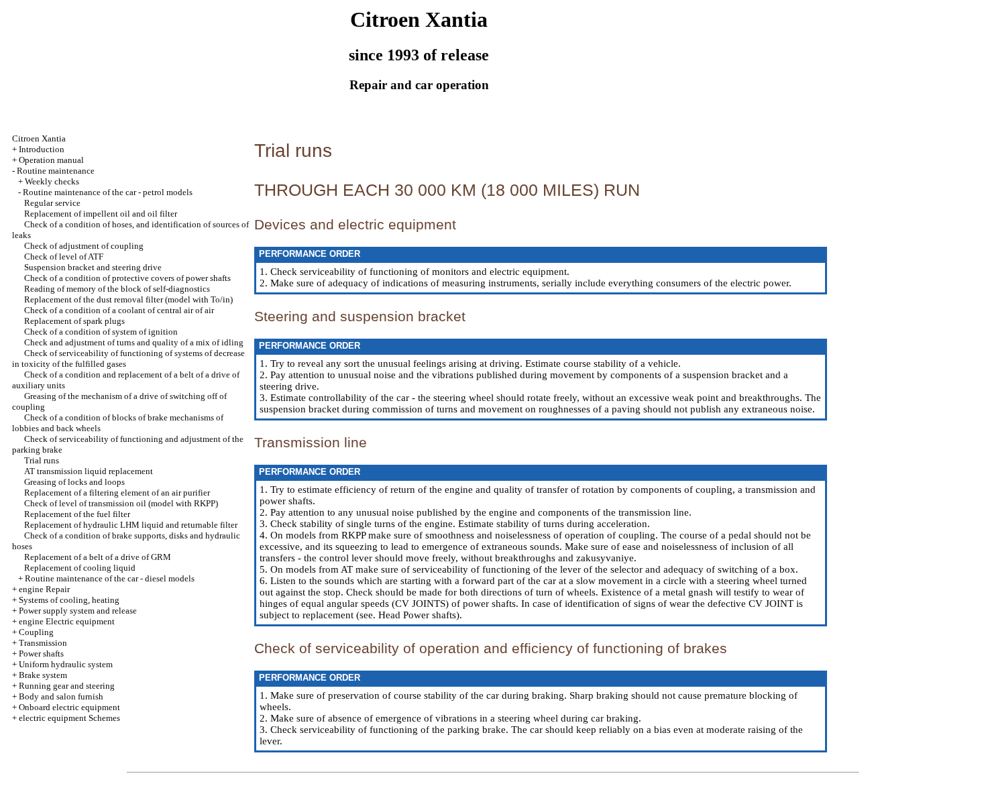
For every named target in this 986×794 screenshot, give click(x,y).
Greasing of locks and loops (74, 482)
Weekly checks (52, 181)
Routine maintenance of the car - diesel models (110, 578)
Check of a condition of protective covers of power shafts (127, 278)
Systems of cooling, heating (69, 600)
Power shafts (41, 653)
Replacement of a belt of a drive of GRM (97, 557)
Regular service (52, 203)
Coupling (36, 632)
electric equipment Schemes (69, 718)
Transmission (43, 643)
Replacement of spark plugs (74, 321)
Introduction (41, 149)
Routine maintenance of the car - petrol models (108, 192)
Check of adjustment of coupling (84, 246)
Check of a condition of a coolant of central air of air (119, 310)
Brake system (43, 675)
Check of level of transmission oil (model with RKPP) (121, 503)
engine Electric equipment (67, 621)
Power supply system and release (78, 611)
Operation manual (51, 160)
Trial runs (41, 460)
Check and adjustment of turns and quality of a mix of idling (133, 342)
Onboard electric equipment (69, 707)
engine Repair (44, 589)
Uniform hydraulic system (66, 664)
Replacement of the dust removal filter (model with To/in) (128, 299)
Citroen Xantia (39, 138)
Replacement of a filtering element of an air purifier (117, 493)
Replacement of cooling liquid (79, 568)
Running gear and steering (67, 686)
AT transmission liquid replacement (88, 471)
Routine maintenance (56, 171)
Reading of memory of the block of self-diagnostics (117, 289)
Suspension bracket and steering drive (93, 267)
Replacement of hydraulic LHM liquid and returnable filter (130, 525)
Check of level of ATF (63, 256)
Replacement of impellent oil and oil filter (100, 214)
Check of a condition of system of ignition (101, 332)
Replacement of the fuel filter (77, 514)
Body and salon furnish (61, 696)
